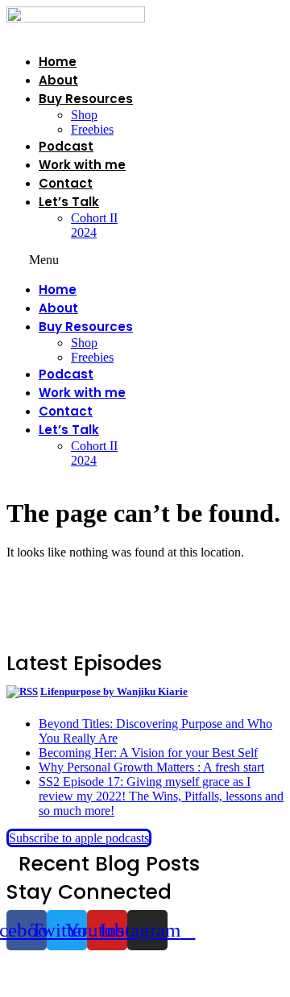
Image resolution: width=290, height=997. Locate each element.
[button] (75, 260)
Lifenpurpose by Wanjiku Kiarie (114, 691)
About (58, 80)
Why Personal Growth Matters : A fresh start (151, 767)
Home (58, 61)
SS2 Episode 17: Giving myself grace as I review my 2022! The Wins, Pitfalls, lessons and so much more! (161, 796)
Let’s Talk (69, 201)
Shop (84, 115)
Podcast (66, 146)
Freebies (92, 129)
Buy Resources (86, 98)
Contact (66, 183)
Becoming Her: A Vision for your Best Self (148, 752)
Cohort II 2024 (94, 225)
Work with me (82, 164)
